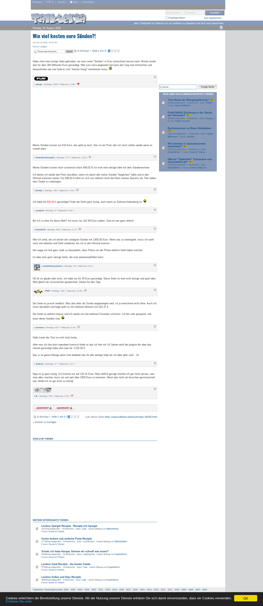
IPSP (47, 291)
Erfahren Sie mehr (19, 601)
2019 (114, 589)
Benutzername (173, 13)
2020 (107, 589)
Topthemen (38, 589)
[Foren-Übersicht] (59, 19)
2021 (100, 589)
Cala (84, 529)
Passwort (190, 13)
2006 (204, 589)
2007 (197, 589)
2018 (121, 589)
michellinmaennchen (52, 266)
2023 (87, 589)
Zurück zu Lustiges (45, 422)
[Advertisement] (95, 115)
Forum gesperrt (61, 409)
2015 (142, 589)
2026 (66, 589)
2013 (156, 589)
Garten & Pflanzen (198, 167)
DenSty (39, 190)
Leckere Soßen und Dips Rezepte (61, 577)
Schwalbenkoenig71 (45, 157)
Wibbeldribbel (112, 529)
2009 (184, 589)
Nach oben (155, 157)
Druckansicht (221, 27)
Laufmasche (89, 554)
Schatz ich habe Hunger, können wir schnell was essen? (75, 551)
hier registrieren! (212, 18)
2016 (135, 589)
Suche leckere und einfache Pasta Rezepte (66, 538)
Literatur (190, 136)
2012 (163, 589)
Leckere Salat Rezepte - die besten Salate (65, 564)
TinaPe (209, 103)
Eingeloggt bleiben (176, 18)
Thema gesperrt (41, 409)
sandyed (40, 210)
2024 (80, 589)
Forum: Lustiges (40, 46)
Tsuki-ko (40, 364)
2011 (170, 589)
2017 (128, 589)
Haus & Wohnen (182, 105)
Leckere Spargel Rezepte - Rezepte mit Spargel (69, 525)
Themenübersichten (53, 589)
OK (245, 598)
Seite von (99, 51)
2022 (93, 589)
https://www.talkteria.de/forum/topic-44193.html (131, 416)
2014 (149, 589)
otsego (39, 84)
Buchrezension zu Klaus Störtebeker (189, 128)
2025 (73, 589)
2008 (190, 589)
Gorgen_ (210, 118)
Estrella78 (40, 230)
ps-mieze (40, 327)
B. (37, 396)
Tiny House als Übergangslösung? (188, 99)
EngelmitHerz (121, 554)
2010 (177, 589)
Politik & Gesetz (182, 121)
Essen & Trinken (56, 531)
